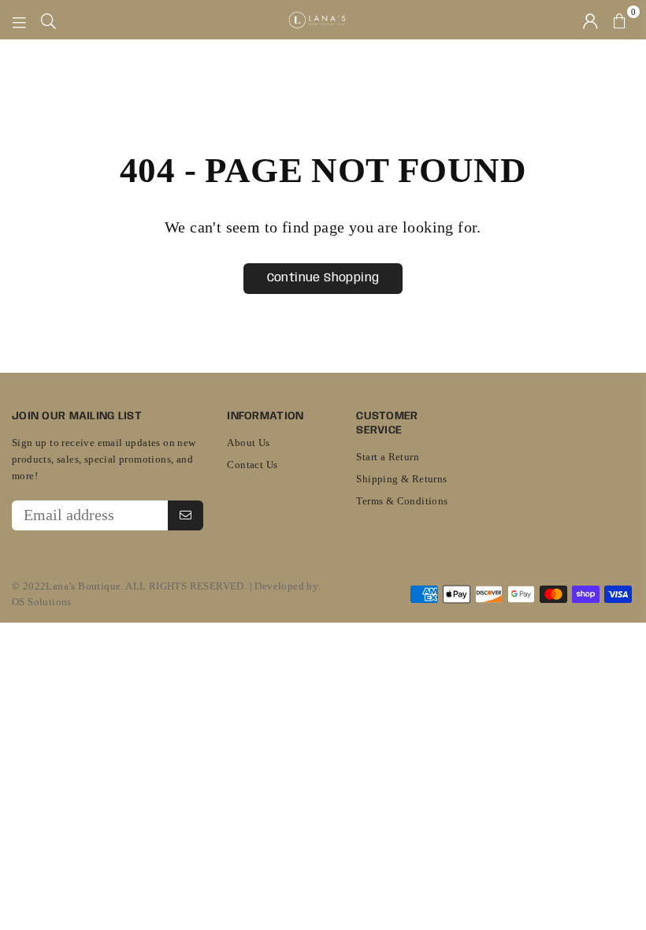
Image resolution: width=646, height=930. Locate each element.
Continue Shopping (323, 278)
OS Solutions (42, 602)
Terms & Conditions (401, 501)
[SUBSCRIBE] (185, 515)
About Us (248, 442)
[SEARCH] (48, 20)
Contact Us (252, 465)
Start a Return (387, 457)
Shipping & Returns (401, 479)
